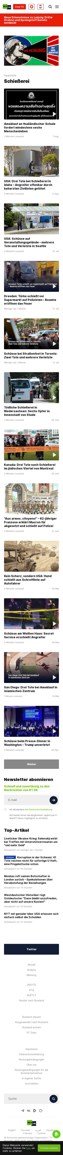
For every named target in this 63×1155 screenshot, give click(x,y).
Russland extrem (31, 1027)
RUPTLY (31, 995)
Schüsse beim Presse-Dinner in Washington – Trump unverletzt (27, 743)
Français (27, 1133)
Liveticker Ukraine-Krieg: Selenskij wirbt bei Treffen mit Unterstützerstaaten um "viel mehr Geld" (30, 842)
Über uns (32, 1064)
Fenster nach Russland (31, 1000)
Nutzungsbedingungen (31, 1059)
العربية (38, 1130)
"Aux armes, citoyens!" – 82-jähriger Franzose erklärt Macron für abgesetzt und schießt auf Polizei (30, 522)
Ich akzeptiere (30, 809)
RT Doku (31, 1032)
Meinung (31, 975)
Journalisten (31, 1083)
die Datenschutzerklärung (38, 809)
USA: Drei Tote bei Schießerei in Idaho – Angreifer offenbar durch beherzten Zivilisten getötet (28, 185)
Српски (41, 1133)
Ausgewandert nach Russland (31, 1022)
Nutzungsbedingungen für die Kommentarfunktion (31, 1071)
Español (51, 1130)
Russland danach (31, 1016)
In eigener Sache (31, 1078)
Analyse (31, 969)
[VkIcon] (28, 1110)
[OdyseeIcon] (40, 1110)
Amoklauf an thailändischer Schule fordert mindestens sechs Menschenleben (29, 127)
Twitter (32, 949)
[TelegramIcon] (22, 1110)
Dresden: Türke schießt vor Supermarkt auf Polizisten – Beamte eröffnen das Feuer (30, 300)
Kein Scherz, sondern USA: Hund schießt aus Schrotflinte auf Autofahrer (28, 579)
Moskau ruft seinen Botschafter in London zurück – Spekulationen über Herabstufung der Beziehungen (28, 879)
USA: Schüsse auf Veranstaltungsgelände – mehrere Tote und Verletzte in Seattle (29, 242)
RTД (31, 990)
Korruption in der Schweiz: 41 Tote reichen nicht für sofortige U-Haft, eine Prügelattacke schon (30, 861)
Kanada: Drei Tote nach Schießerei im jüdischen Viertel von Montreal (29, 466)
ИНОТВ (31, 984)
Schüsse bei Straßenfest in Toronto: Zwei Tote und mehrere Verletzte (30, 355)
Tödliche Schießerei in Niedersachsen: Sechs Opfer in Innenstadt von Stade (27, 411)
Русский (25, 1130)
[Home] (7, 6)
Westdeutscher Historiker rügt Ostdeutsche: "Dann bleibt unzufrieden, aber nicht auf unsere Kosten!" (30, 898)
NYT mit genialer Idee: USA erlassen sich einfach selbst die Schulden (31, 915)
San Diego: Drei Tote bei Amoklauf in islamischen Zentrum (30, 689)
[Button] (54, 800)
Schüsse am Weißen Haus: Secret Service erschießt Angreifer (29, 635)
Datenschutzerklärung (31, 1054)
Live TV (19, 6)
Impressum (31, 1049)
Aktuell (31, 964)
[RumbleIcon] (34, 1110)
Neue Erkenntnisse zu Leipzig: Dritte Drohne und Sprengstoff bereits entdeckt (28, 20)
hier (28, 1148)
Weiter (31, 764)
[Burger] (57, 7)
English (12, 1130)
